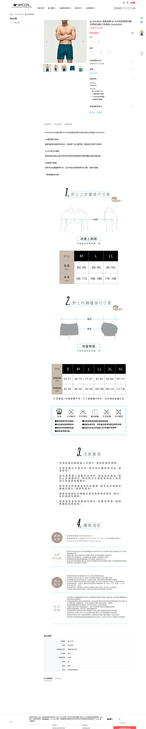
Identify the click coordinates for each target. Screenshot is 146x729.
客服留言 (85, 725)
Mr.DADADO (94, 73)
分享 (93, 112)
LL (92, 41)
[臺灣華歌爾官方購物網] (22, 5)
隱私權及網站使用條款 (58, 728)
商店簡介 (54, 725)
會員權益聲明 (86, 728)
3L (98, 41)
